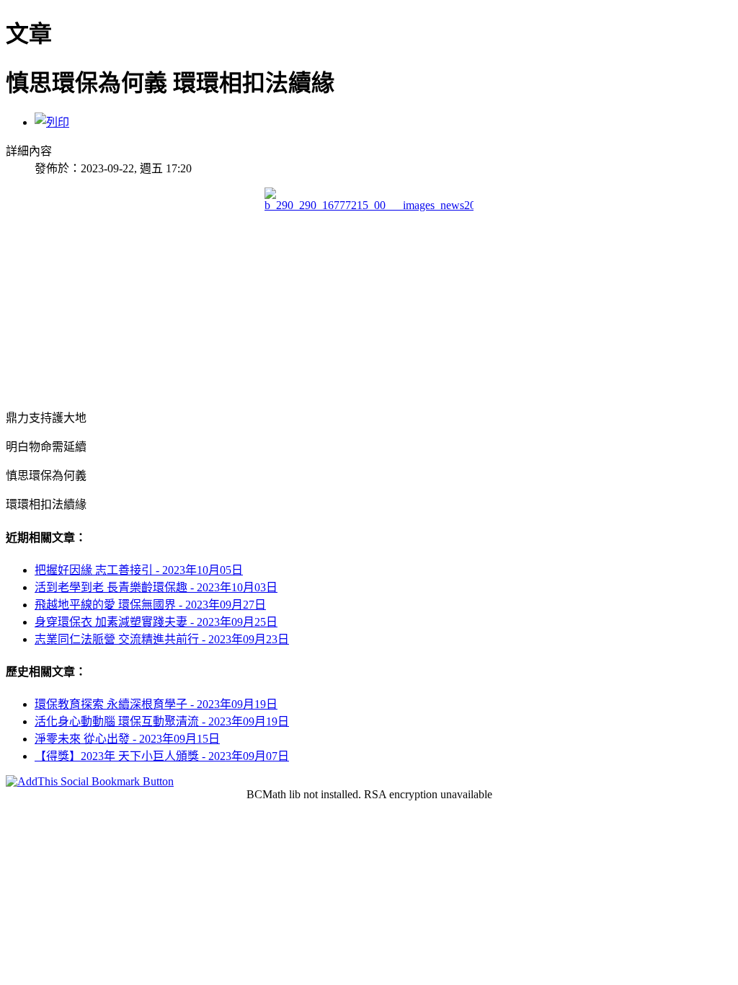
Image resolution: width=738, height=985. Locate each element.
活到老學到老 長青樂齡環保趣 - (156, 587)
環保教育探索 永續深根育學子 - (156, 704)
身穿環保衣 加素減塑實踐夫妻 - (156, 622)
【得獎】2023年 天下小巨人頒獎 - (162, 756)
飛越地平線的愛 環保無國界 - (150, 604)
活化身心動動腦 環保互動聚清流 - (162, 721)
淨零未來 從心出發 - (127, 739)
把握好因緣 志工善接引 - (139, 570)
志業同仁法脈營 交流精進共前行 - (162, 639)
